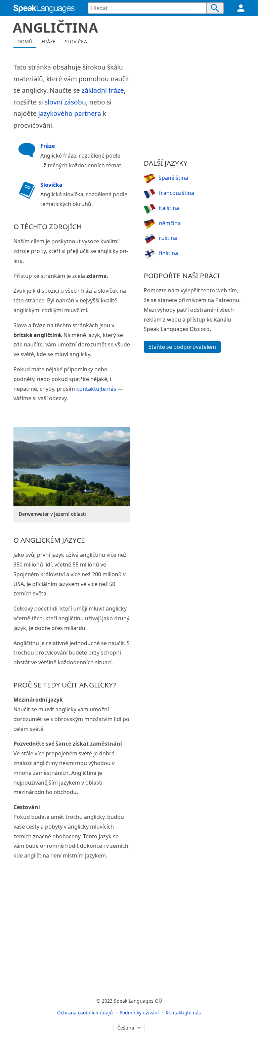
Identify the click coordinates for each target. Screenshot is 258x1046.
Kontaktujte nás (183, 1012)
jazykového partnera (69, 113)
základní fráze (103, 90)
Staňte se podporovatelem (182, 346)
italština (169, 208)
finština (168, 253)
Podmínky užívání (139, 1012)
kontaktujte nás (96, 388)
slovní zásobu (65, 102)
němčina (170, 223)
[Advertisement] (194, 103)
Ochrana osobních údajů (85, 1012)
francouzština (176, 193)
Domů (24, 41)
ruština (168, 238)
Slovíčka (76, 41)
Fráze (48, 41)
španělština (173, 177)
